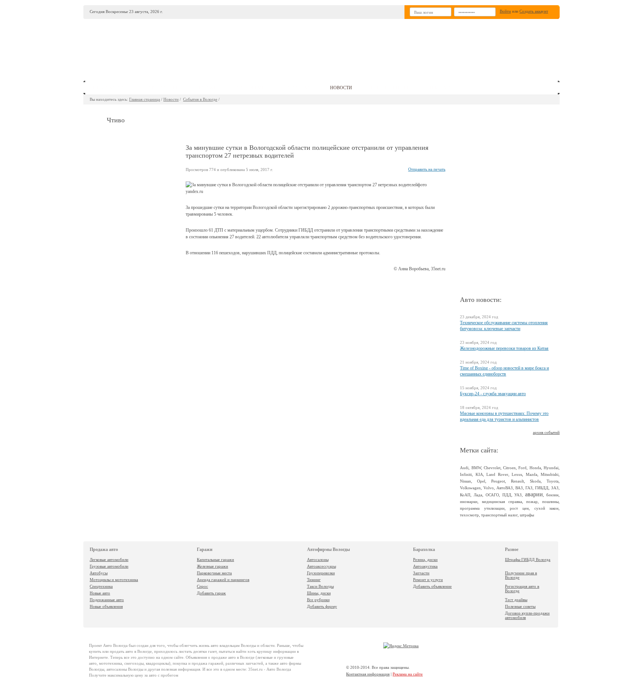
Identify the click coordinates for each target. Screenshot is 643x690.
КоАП (465, 495)
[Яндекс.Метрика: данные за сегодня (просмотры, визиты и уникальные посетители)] (401, 645)
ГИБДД (541, 488)
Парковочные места (214, 573)
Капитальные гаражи (215, 559)
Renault (517, 481)
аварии (534, 494)
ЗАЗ (555, 488)
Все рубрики (318, 599)
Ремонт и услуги (428, 579)
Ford (522, 467)
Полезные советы (520, 606)
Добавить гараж (211, 593)
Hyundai (551, 467)
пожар (532, 501)
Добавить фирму (322, 606)
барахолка (297, 87)
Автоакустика (425, 566)
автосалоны (164, 87)
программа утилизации (482, 508)
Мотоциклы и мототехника (114, 579)
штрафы (527, 515)
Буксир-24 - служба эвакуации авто (493, 393)
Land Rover (497, 474)
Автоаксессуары (321, 566)
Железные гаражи (212, 566)
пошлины (550, 501)
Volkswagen (470, 488)
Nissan (465, 481)
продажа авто (111, 87)
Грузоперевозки (321, 573)
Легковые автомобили (109, 559)
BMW (476, 467)
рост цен (519, 508)
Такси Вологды (320, 586)
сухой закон (546, 508)
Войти (505, 11)
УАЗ (518, 495)
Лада (478, 495)
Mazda (531, 474)
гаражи (208, 87)
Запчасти (421, 573)
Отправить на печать (426, 169)
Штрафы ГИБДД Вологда (527, 559)
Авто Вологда (115, 645)
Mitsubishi (550, 474)
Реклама (440, 87)
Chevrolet (492, 467)
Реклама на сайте (408, 674)
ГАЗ (528, 488)
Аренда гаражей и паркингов (223, 579)
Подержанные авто (107, 599)
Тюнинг (314, 579)
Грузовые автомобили (109, 566)
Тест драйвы (516, 599)
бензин (552, 495)
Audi (464, 467)
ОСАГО (492, 495)
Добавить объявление (432, 586)
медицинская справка (502, 501)
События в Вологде (200, 99)
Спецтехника (101, 586)
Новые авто (100, 593)
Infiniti (466, 474)
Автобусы (99, 573)
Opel (481, 481)
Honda (535, 467)
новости (341, 87)
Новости (171, 99)
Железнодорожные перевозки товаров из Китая (504, 348)
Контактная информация (368, 674)
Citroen (509, 467)
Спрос (202, 586)
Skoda (535, 481)
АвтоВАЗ (504, 488)
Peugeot (498, 481)
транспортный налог (499, 515)
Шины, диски (319, 593)
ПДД (506, 495)
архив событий (546, 432)
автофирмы (250, 87)
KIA (479, 474)
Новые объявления (106, 606)
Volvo (488, 488)
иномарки (468, 501)
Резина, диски (425, 559)
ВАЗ (519, 488)
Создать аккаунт (533, 11)
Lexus (517, 474)
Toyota (553, 481)
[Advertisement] (376, 47)
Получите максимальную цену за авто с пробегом (133, 675)
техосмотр (469, 515)
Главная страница (144, 99)
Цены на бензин (390, 87)
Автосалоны (318, 559)
